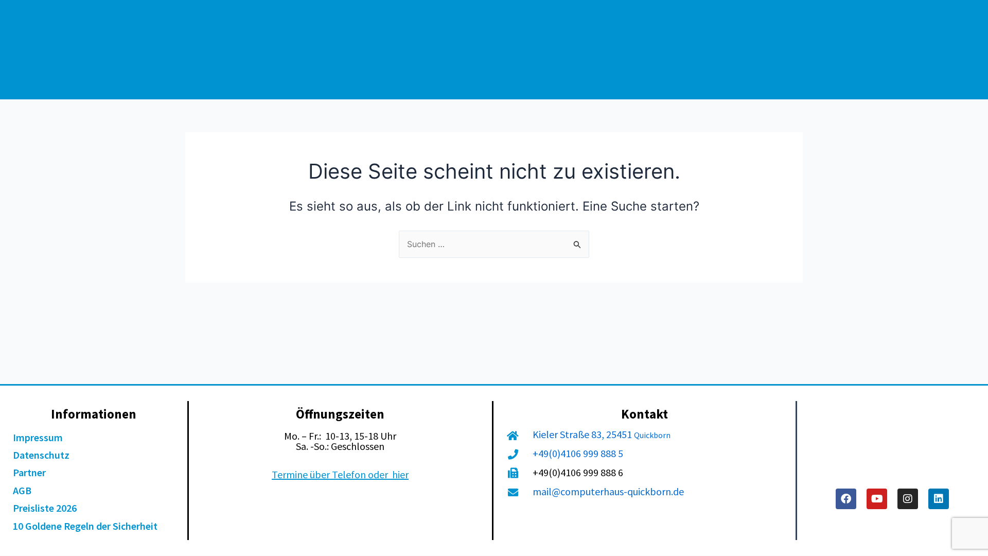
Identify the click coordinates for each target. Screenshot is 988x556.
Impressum (38, 437)
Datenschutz (41, 454)
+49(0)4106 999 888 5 (578, 453)
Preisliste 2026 (45, 507)
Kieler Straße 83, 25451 (583, 434)
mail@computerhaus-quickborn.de (608, 491)
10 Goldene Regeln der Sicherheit (85, 525)
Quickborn (652, 435)
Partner (29, 472)
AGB (22, 490)
